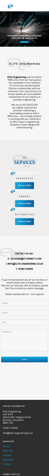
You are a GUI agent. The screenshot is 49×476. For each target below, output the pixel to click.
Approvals (8, 460)
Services (7, 455)
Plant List (8, 451)
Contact (7, 464)
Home (6, 446)
